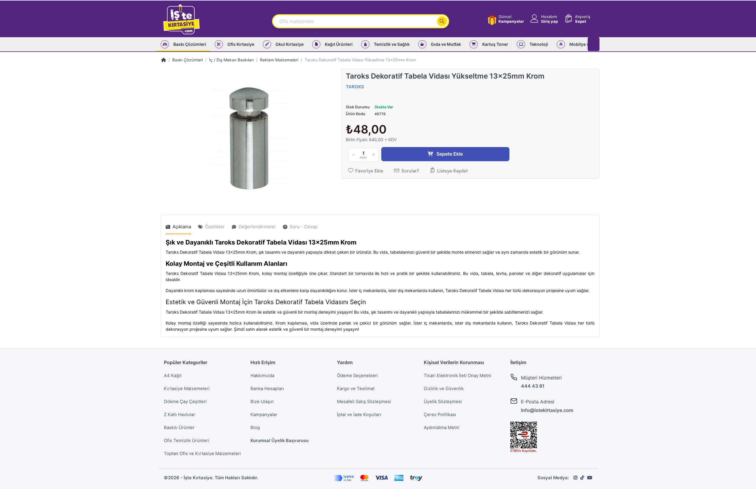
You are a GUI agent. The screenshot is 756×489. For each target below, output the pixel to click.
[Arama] (442, 21)
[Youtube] (589, 477)
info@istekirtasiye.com (547, 410)
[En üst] (163, 60)
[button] (544, 19)
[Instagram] (575, 477)
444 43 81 (533, 386)
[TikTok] (582, 477)
